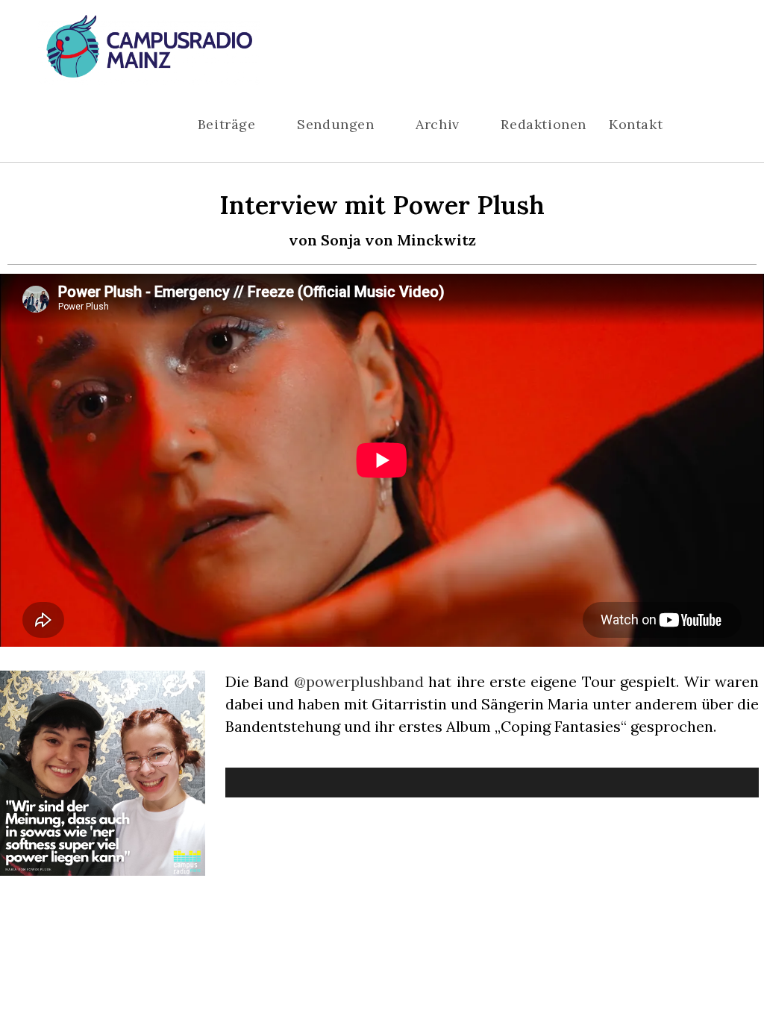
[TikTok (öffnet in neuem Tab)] (721, 50)
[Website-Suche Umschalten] (709, 124)
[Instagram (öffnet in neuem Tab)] (676, 50)
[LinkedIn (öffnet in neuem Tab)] (698, 50)
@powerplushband (359, 681)
